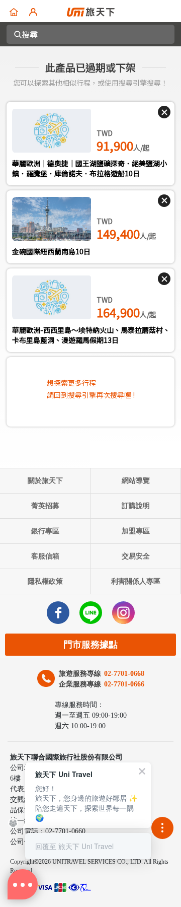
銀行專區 (45, 531)
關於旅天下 (45, 480)
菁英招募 (45, 506)
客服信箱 (45, 556)
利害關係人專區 (135, 581)
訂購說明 (136, 506)
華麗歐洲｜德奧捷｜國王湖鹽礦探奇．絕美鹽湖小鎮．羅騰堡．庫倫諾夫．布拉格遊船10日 (89, 168)
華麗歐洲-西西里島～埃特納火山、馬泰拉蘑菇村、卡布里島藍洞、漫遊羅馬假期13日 (91, 335)
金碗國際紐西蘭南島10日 (51, 251)
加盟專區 (136, 531)
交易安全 (136, 556)
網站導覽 (136, 480)
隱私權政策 (45, 581)
